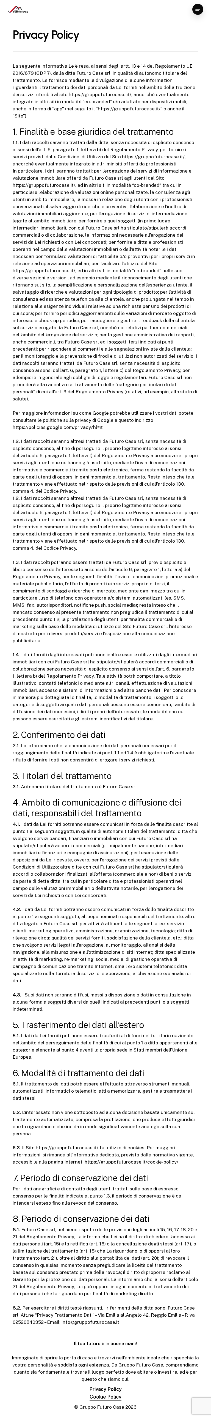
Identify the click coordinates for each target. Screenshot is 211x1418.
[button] (197, 9)
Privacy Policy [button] (105, 1389)
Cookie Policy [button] (105, 1397)
